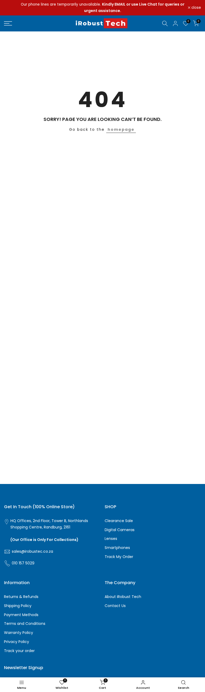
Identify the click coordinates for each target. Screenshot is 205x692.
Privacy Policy (16, 641)
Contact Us (115, 605)
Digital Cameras (120, 529)
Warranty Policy (18, 632)
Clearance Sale (119, 520)
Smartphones (117, 547)
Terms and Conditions (24, 623)
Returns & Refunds (21, 596)
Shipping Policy (17, 605)
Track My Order (119, 556)
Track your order (19, 650)
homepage (121, 129)
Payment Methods (21, 614)
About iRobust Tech (123, 596)
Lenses (111, 538)
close (11, 8)
